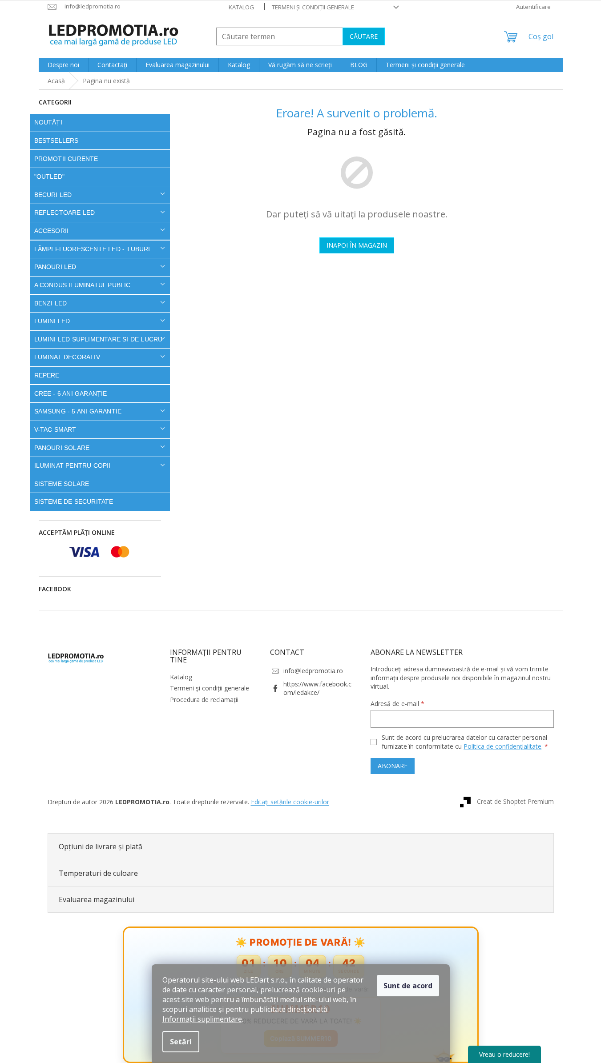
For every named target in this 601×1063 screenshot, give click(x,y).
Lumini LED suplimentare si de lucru (98, 339)
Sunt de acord (407, 986)
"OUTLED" (49, 176)
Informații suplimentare (202, 1019)
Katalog (241, 7)
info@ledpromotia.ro (313, 670)
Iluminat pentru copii (72, 465)
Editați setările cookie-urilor (290, 802)
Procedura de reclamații (204, 699)
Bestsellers (56, 140)
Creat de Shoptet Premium (515, 801)
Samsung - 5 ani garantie (78, 411)
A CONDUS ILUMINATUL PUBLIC (82, 285)
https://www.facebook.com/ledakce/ (317, 688)
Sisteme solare (61, 483)
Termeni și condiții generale (313, 7)
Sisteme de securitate (73, 501)
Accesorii (51, 230)
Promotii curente (66, 158)
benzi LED (50, 303)
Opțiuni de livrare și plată (100, 846)
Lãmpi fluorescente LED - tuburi (92, 249)
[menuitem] (63, 65)
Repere (47, 375)
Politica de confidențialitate (502, 746)
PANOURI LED (55, 266)
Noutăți (48, 122)
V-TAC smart (55, 429)
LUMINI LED (52, 321)
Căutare (364, 36)
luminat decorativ (67, 357)
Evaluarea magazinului (96, 899)
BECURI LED (53, 194)
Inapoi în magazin (357, 245)
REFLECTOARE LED (64, 212)
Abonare (392, 766)
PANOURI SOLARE (62, 447)
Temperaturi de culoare (98, 873)
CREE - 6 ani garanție (70, 393)
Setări (181, 1042)
